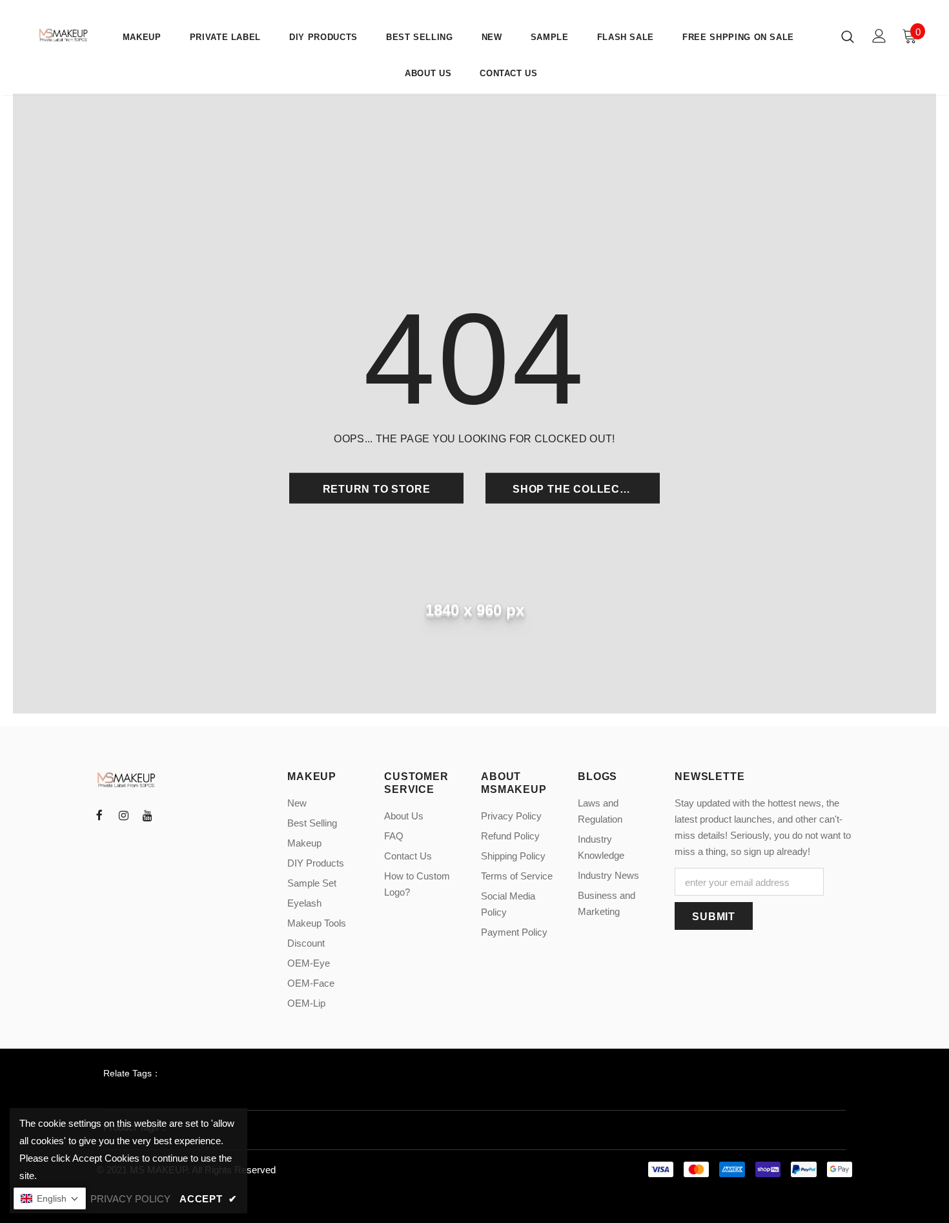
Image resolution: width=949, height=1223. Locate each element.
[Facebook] (99, 815)
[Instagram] (123, 815)
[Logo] (64, 35)
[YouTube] (147, 815)
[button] (50, 1198)
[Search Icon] (847, 36)
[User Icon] (879, 36)
